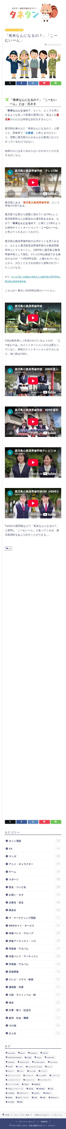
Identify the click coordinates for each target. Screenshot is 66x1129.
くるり (20, 1067)
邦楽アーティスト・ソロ (34, 941)
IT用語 (29, 1057)
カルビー (11, 1071)
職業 (20, 1102)
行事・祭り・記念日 (34, 1010)
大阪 (51, 1089)
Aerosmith (11, 1053)
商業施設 (42, 1089)
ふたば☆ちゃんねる (35, 1067)
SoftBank (11, 1062)
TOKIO (10, 1067)
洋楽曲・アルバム (34, 964)
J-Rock (39, 1057)
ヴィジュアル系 (13, 1084)
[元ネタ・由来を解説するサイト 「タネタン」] (33, 20)
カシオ (49, 1067)
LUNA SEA (50, 1057)
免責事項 (44, 1121)
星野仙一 (48, 1093)
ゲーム (34, 871)
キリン (21, 1071)
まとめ (34, 1033)
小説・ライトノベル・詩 (34, 995)
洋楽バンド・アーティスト (34, 956)
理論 (43, 1097)
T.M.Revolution (39, 1062)
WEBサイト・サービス (34, 925)
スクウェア (29, 1075)
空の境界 (11, 1102)
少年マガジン (24, 1093)
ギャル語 (32, 1071)
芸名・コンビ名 (34, 887)
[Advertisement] (33, 684)
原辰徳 (31, 1089)
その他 (34, 1025)
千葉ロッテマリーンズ (15, 1089)
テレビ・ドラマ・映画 (14, 30)
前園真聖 (37, 1084)
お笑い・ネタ (34, 894)
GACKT (45, 1053)
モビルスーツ (30, 1080)
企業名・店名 (34, 902)
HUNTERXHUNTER (14, 1057)
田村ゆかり (54, 1097)
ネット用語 (34, 841)
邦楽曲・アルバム (34, 948)
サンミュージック (14, 1075)
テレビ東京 (42, 1075)
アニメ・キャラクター (34, 864)
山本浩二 (37, 1093)
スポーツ (34, 879)
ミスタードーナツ (14, 1080)
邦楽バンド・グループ (34, 933)
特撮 (35, 1097)
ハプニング (55, 1075)
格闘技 (10, 1097)
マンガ (34, 856)
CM (9, 549)
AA (34, 848)
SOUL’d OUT (24, 1062)
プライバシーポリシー (27, 1121)
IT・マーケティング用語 (34, 918)
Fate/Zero (33, 1053)
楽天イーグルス (23, 1097)
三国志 (26, 1084)
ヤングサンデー (45, 1080)
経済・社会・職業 (34, 1018)
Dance (22, 1053)
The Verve (53, 1062)
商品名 (34, 910)
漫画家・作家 (34, 987)
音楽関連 (34, 971)
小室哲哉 (11, 1093)
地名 (34, 1002)
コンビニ (44, 1071)
